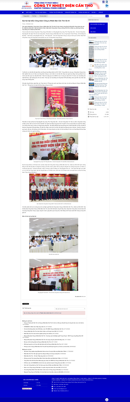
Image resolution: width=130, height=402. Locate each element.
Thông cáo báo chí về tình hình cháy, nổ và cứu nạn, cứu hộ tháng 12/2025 (100, 98)
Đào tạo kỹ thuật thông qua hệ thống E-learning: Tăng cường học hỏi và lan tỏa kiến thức (98, 86)
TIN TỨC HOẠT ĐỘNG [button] (40, 12)
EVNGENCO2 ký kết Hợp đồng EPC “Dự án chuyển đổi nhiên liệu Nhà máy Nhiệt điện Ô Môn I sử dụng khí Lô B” (98, 74)
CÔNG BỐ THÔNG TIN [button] (70, 12)
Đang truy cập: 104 (27, 388)
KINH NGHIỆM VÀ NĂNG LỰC (97, 24)
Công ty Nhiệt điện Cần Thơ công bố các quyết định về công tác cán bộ (101, 79)
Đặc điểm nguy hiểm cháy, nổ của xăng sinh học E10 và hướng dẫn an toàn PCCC (98, 67)
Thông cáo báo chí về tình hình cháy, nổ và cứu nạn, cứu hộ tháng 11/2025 (100, 103)
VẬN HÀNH (93, 32)
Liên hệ (25, 385)
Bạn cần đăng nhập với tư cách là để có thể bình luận (42, 313)
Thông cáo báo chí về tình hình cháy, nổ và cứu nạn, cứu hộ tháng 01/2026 (100, 61)
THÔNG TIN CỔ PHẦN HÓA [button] (56, 12)
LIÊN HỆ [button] (101, 12)
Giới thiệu (26, 382)
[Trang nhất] (23, 12)
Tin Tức (38, 382)
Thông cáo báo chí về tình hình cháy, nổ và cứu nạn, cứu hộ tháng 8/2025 (98, 43)
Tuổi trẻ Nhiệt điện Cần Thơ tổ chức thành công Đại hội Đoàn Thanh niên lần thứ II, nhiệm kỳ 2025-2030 (98, 92)
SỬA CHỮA (93, 28)
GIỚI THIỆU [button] (29, 12)
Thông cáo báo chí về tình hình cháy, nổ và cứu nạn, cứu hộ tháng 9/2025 (100, 48)
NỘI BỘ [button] (94, 12)
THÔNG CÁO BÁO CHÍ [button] (83, 12)
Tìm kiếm (39, 385)
